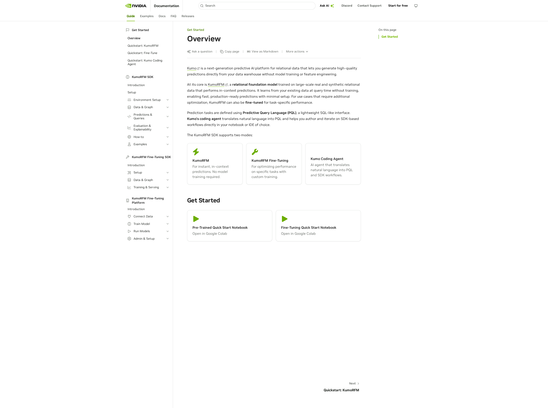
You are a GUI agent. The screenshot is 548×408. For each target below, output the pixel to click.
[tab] (130, 16)
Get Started (389, 37)
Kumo (191, 68)
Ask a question (202, 51)
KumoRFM (216, 84)
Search (210, 5)
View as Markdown (265, 51)
